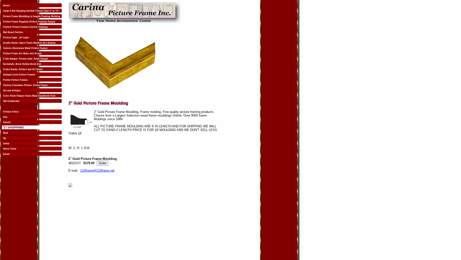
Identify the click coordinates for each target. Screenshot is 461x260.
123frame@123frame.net (97, 170)
